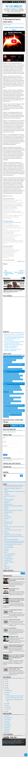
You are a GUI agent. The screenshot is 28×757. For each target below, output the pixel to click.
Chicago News (7, 724)
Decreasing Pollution (8, 375)
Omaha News (7, 722)
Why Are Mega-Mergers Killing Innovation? (13, 412)
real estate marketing (8, 388)
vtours (9, 403)
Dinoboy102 (10, 196)
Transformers (10, 399)
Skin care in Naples (7, 218)
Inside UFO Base (16, 377)
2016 (6, 685)
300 (23, 356)
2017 (6, 683)
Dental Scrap (6, 257)
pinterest (25, 2)
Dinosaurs (6, 377)
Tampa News (7, 727)
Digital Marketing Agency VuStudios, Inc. (13, 744)
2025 (6, 679)
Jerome (23, 261)
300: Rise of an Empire (8, 358)
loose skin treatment (8, 381)
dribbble (23, 2)
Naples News (7, 729)
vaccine (5, 403)
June (7, 703)
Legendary (17, 379)
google (17, 2)
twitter (13, 2)
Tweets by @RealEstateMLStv (9, 431)
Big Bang (5, 367)
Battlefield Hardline (8, 362)
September (8, 690)
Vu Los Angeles (14, 6)
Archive (21, 425)
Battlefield (14, 360)
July (7, 694)
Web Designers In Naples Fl (9, 253)
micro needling (7, 386)
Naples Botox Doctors (7, 247)
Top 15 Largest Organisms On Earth (10, 225)
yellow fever (6, 416)
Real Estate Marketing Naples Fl (10, 251)
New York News (7, 725)
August (7, 692)
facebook (15, 2)
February (8, 707)
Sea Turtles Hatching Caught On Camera (11, 226)
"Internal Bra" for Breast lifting (10, 207)
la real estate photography (9, 379)
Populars (6, 425)
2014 (6, 689)
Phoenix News (7, 719)
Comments (14, 425)
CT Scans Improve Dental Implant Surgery (12, 211)
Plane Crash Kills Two (7, 223)
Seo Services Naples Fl (8, 254)
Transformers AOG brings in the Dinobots (11, 230)
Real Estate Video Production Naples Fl (11, 250)
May (7, 705)
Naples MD (6, 716)
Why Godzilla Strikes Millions (9, 239)
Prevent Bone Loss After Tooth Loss (10, 208)
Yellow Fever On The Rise (14, 619)
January (7, 709)
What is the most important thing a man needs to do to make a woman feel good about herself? (14, 410)
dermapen (15, 375)
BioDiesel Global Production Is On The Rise (13, 368)
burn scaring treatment (8, 373)
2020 (6, 681)
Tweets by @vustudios (8, 460)
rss (19, 2)
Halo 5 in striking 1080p (8, 233)
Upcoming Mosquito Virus (8, 237)
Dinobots (20, 375)
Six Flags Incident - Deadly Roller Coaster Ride (13, 240)
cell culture (16, 373)
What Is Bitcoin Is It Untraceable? (10, 408)
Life (22, 379)
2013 (6, 711)
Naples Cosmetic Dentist (8, 249)
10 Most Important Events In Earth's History (11, 20)
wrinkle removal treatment (15, 414)
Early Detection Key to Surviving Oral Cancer (12, 200)
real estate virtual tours (8, 389)
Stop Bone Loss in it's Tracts (9, 210)
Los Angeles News (8, 717)
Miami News (6, 730)
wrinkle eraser (6, 414)
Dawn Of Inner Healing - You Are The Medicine (14, 334)
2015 (6, 687)
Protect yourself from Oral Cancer (10, 201)
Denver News (7, 721)
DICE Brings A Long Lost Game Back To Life (12, 235)
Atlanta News (7, 732)
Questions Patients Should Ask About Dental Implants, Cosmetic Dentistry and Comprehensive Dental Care (13, 346)
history (10, 377)
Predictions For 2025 (15, 386)
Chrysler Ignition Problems (8, 232)
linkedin (21, 2)
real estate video (16, 388)
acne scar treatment (18, 358)
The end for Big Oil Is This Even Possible (12, 397)
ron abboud (6, 391)
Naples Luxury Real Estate (8, 255)
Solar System (6, 395)
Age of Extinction (7, 360)
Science (11, 391)
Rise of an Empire (18, 389)
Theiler (5, 399)
